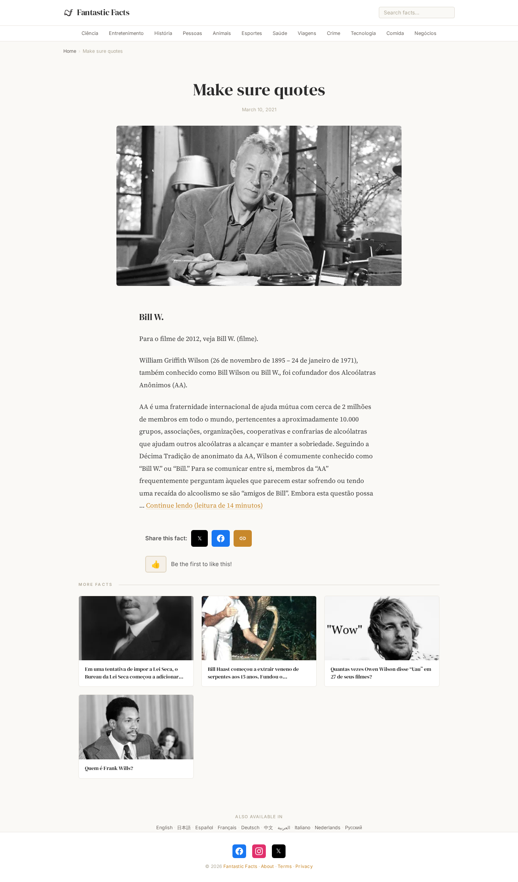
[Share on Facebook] (221, 538)
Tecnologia (363, 33)
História (163, 33)
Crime (333, 33)
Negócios (425, 33)
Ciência (90, 33)
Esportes (252, 33)
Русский (353, 827)
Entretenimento (126, 33)
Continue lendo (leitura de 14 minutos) (204, 505)
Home (69, 51)
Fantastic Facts (240, 866)
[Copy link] (243, 538)
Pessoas (192, 33)
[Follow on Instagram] (259, 851)
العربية (284, 827)
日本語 (184, 827)
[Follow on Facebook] (239, 851)
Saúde (280, 33)
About (267, 866)
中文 (268, 827)
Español (204, 827)
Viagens (307, 33)
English (164, 827)
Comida (395, 33)
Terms (285, 866)
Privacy (304, 866)
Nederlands (328, 827)
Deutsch (250, 827)
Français (227, 827)
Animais (222, 33)
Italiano (302, 827)
